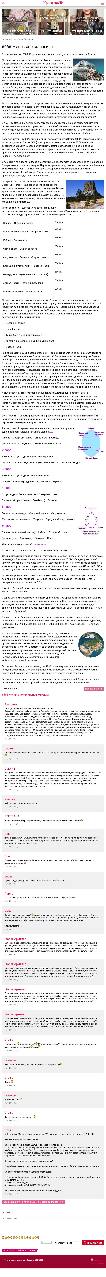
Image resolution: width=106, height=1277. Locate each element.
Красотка (6, 39)
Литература (29, 39)
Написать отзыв (94, 688)
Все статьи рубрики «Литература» (19, 1250)
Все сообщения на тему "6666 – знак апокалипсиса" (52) (33, 1201)
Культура (17, 39)
